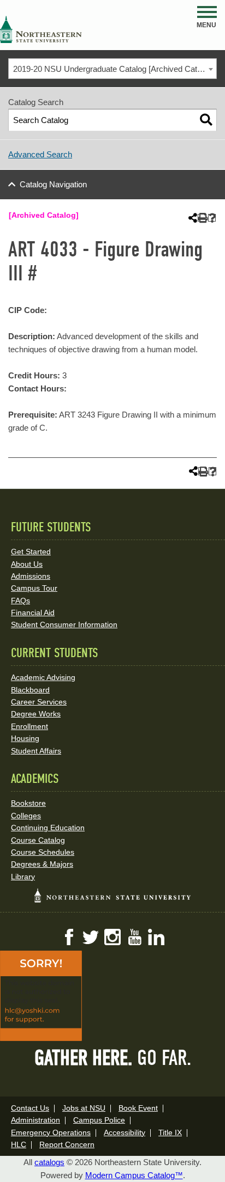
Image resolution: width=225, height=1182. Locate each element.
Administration (35, 1120)
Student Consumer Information (64, 624)
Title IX (170, 1132)
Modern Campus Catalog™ (134, 1175)
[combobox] (112, 68)
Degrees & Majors (42, 864)
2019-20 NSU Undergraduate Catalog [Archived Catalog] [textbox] (113, 69)
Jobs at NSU (83, 1108)
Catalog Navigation (53, 184)
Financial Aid (33, 612)
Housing (25, 738)
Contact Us (30, 1108)
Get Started (31, 551)
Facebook (69, 937)
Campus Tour (34, 588)
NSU (41, 29)
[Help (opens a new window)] (212, 218)
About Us (27, 564)
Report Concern (66, 1144)
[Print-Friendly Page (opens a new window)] (202, 218)
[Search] (206, 120)
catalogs (49, 1162)
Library (23, 876)
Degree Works (36, 713)
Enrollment (29, 726)
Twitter (90, 937)
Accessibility (124, 1132)
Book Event (138, 1108)
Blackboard (30, 689)
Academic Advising (43, 677)
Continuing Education (48, 827)
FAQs (20, 600)
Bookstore (28, 803)
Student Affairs (36, 750)
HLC (18, 1144)
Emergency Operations (51, 1132)
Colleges (26, 815)
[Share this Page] (192, 218)
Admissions (30, 576)
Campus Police (99, 1120)
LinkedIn (156, 937)
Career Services (39, 701)
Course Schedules (42, 852)
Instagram (112, 937)
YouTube (134, 937)
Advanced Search (40, 154)
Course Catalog (38, 840)
